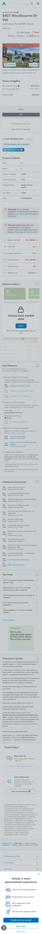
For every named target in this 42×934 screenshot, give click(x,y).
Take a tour (21, 926)
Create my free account (21, 920)
